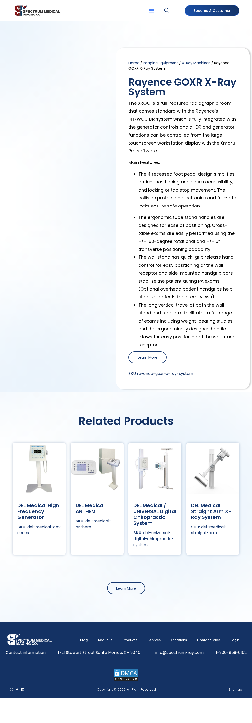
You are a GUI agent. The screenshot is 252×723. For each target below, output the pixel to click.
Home (133, 62)
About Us (105, 640)
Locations (179, 640)
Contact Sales (208, 640)
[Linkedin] (22, 689)
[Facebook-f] (17, 689)
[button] (151, 10)
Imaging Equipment (160, 62)
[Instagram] (11, 689)
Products (130, 640)
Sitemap (235, 689)
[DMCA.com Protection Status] (126, 680)
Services (154, 640)
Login (235, 640)
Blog (84, 640)
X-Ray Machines (196, 62)
